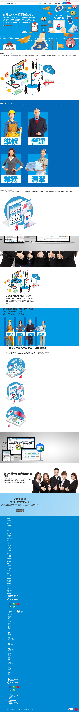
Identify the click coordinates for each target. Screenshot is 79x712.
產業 (50, 3)
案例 (56, 3)
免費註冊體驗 (39, 43)
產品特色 (9, 522)
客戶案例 (9, 523)
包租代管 (9, 578)
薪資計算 (9, 548)
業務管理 (9, 565)
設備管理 (9, 553)
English (65, 0)
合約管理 (9, 556)
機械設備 (9, 583)
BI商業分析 (9, 558)
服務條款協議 (9, 538)
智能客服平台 (9, 561)
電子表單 (9, 550)
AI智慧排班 (9, 547)
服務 (59, 3)
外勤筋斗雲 (9, 518)
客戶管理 (9, 551)
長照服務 (9, 577)
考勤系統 (9, 545)
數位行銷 (9, 533)
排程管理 (9, 555)
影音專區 (9, 525)
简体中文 (69, 0)
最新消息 (9, 520)
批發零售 (9, 585)
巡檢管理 (9, 570)
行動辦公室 (9, 591)
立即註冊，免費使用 (7, 25)
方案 (45, 3)
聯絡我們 (9, 536)
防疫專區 (9, 593)
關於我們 (9, 532)
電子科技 (9, 575)
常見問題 (9, 535)
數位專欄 (9, 526)
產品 (40, 3)
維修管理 (9, 567)
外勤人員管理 (9, 590)
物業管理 (9, 581)
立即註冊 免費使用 (20, 510)
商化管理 (9, 568)
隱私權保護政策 (10, 540)
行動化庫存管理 (10, 543)
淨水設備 (9, 580)
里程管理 (9, 560)
